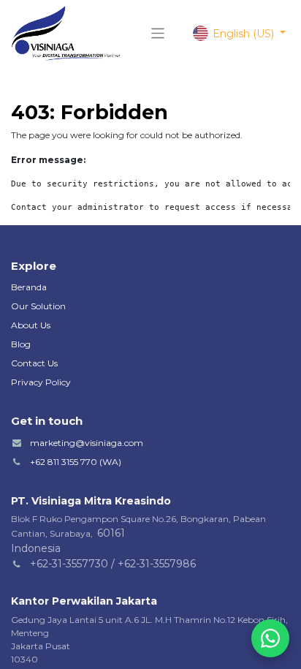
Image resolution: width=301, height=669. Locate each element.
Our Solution (38, 306)
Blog (21, 344)
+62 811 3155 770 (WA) (75, 461)
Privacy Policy (41, 382)
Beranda (29, 286)
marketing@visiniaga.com (86, 442)
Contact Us (34, 363)
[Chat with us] (270, 638)
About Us (30, 325)
